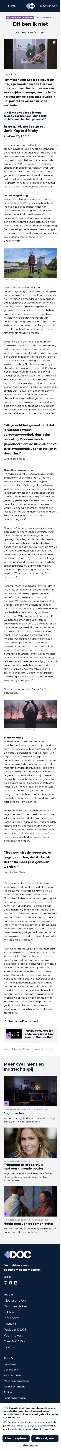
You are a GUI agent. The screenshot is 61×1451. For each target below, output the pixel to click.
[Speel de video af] (30, 53)
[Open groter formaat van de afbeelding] (30, 263)
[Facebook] (11, 1283)
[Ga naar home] (30, 6)
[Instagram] (6, 1283)
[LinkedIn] (16, 1283)
